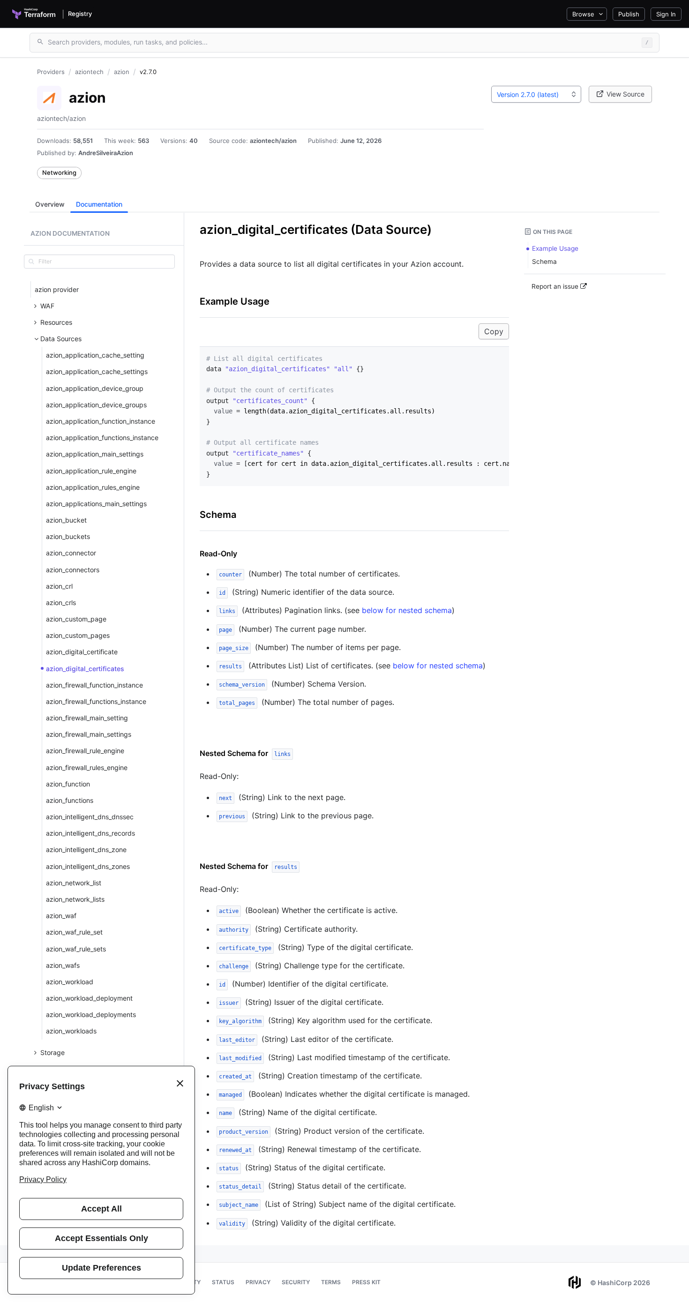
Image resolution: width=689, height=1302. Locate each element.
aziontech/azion (273, 140)
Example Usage (235, 301)
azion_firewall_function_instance (94, 685)
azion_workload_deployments (91, 1014)
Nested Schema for (245, 753)
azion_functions (69, 800)
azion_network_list (73, 883)
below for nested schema (407, 610)
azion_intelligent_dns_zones (88, 866)
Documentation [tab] (99, 204)
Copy (493, 331)
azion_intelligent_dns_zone (86, 849)
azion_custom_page (76, 619)
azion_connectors (72, 570)
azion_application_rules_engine (93, 487)
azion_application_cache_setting (95, 355)
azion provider (57, 289)
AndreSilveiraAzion (105, 153)
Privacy (258, 1282)
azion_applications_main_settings (96, 504)
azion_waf (61, 916)
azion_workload (69, 982)
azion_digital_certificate (82, 652)
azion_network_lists (75, 899)
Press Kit (366, 1282)
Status (223, 1282)
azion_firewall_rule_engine (85, 751)
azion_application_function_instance (100, 421)
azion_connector (71, 553)
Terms (331, 1282)
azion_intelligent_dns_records (90, 833)
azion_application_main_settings (94, 454)
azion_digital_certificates (85, 669)
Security (296, 1282)
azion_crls (61, 602)
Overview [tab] (50, 204)
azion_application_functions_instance (102, 437)
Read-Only (218, 553)
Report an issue (556, 286)
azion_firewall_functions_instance (96, 701)
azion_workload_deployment (89, 998)
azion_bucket (66, 520)
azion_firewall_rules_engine (86, 767)
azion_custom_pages (78, 635)
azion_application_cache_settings (97, 371)
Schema (218, 514)
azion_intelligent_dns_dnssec (90, 817)
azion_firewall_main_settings (88, 734)
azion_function (68, 784)
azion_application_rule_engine (91, 471)
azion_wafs (63, 965)
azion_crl (59, 586)
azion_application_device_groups (96, 405)
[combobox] (536, 94)
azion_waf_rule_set (74, 932)
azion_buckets (68, 536)
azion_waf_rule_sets (76, 949)
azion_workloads (71, 1031)
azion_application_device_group (94, 388)
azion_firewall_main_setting (87, 718)
